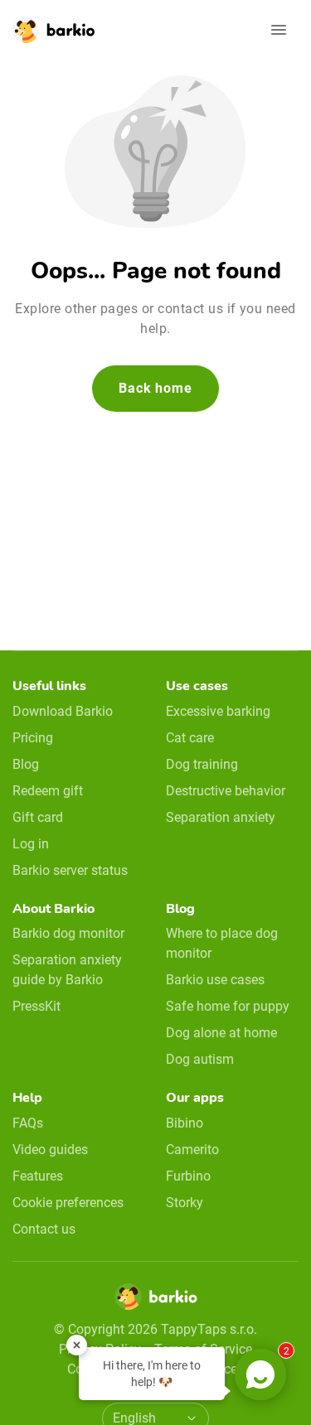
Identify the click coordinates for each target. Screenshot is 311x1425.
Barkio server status (70, 870)
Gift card (37, 817)
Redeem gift (47, 791)
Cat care (190, 738)
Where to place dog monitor (222, 943)
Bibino (184, 1123)
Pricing (32, 738)
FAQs (27, 1123)
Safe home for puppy (227, 1006)
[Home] (155, 1301)
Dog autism (200, 1059)
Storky (184, 1202)
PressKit (36, 1006)
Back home (155, 388)
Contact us (43, 1229)
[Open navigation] (279, 30)
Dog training (202, 764)
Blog (25, 764)
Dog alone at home (221, 1033)
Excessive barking (218, 711)
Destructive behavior (225, 791)
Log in (30, 844)
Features (37, 1176)
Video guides (50, 1149)
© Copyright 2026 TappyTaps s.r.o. (155, 1329)
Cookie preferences (68, 1202)
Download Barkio (62, 711)
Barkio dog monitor (68, 933)
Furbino (188, 1176)
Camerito (192, 1149)
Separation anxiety (220, 817)
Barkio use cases (215, 980)
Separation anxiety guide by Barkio (67, 970)
